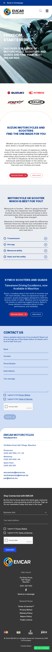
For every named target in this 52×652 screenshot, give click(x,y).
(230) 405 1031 (10, 466)
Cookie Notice (26, 646)
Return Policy (26, 616)
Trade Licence (26, 620)
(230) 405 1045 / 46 (12, 459)
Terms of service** (26, 606)
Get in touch (36, 175)
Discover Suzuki (17, 175)
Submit (8, 417)
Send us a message (26, 594)
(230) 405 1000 (26, 586)
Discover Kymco (17, 314)
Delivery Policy (26, 613)
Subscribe (10, 550)
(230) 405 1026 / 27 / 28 (14, 453)
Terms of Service (26, 399)
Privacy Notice (24, 395)
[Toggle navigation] (47, 11)
